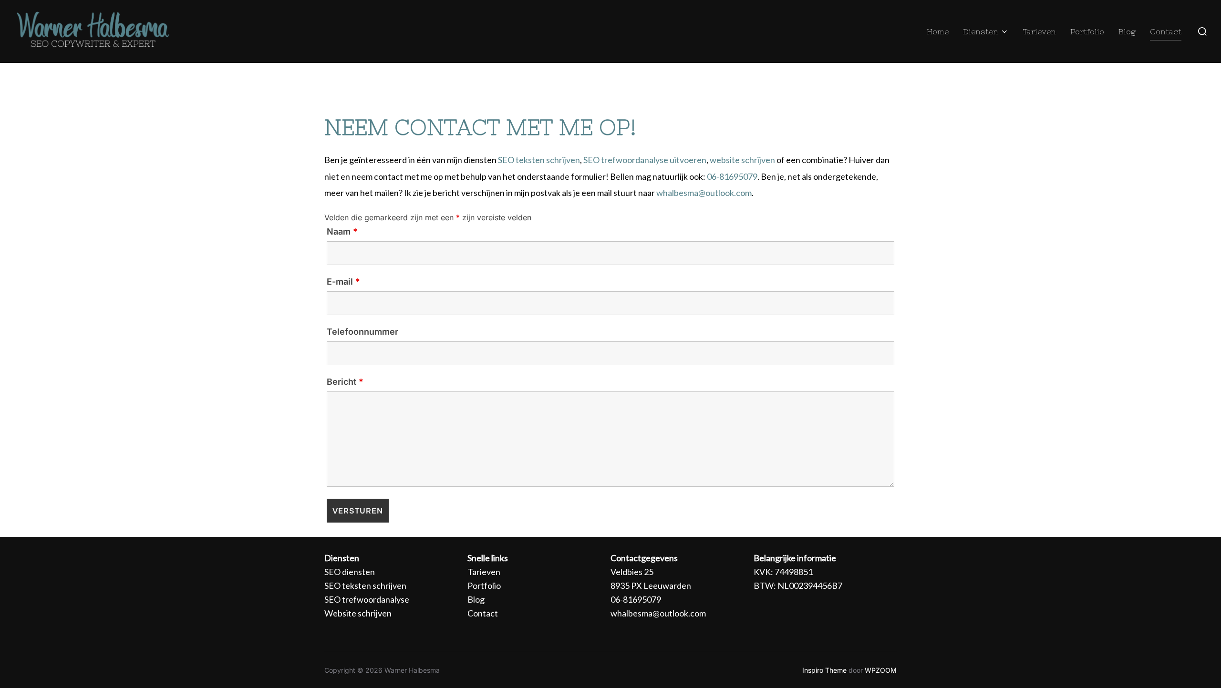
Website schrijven (358, 613)
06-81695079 (732, 176)
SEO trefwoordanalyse (366, 599)
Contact (1165, 31)
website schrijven (742, 159)
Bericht (345, 382)
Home (938, 31)
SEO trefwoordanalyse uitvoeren (644, 159)
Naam (342, 231)
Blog (1127, 31)
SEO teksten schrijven (539, 159)
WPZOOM (881, 670)
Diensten (980, 31)
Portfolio (1087, 31)
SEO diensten (349, 571)
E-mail (343, 282)
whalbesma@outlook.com (704, 192)
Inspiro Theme (824, 670)
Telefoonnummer (362, 332)
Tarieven (1039, 31)
